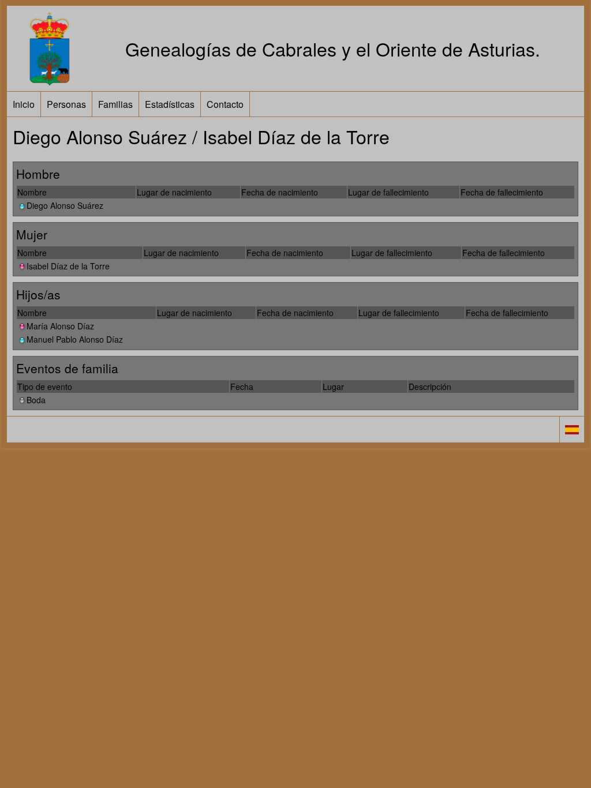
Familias (115, 104)
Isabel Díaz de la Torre (68, 266)
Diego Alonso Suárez (65, 205)
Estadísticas (169, 104)
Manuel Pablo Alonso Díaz (75, 339)
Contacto (225, 104)
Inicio (24, 104)
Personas (66, 104)
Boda (36, 400)
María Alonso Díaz (60, 326)
